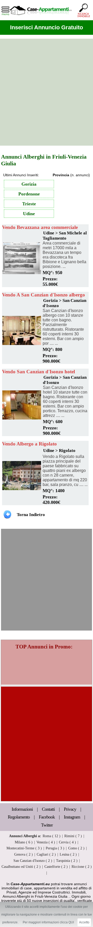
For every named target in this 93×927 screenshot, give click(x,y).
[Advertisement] (46, 92)
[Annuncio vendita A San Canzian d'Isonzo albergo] (21, 343)
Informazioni (23, 809)
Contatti (49, 809)
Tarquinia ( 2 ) (67, 860)
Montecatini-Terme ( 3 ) (24, 848)
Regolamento (19, 817)
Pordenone (29, 194)
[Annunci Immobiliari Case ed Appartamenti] (40, 17)
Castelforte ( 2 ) (56, 866)
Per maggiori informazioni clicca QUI (48, 922)
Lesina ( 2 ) (68, 854)
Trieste (29, 203)
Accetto (84, 922)
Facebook (47, 817)
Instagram (72, 817)
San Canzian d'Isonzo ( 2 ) (32, 860)
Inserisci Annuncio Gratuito (46, 27)
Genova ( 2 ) (23, 854)
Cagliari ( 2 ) (46, 854)
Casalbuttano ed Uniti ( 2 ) (21, 866)
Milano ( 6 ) (24, 842)
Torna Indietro (31, 514)
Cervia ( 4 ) (67, 842)
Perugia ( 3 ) (55, 848)
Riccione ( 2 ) (82, 866)
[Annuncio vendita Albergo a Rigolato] (21, 488)
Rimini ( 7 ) (73, 836)
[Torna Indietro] (7, 514)
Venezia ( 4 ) (45, 842)
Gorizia (28, 184)
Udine (29, 213)
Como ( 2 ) (76, 848)
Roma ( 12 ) (51, 836)
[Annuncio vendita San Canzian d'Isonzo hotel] (21, 418)
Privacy (70, 809)
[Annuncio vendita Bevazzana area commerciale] (21, 272)
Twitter (47, 825)
